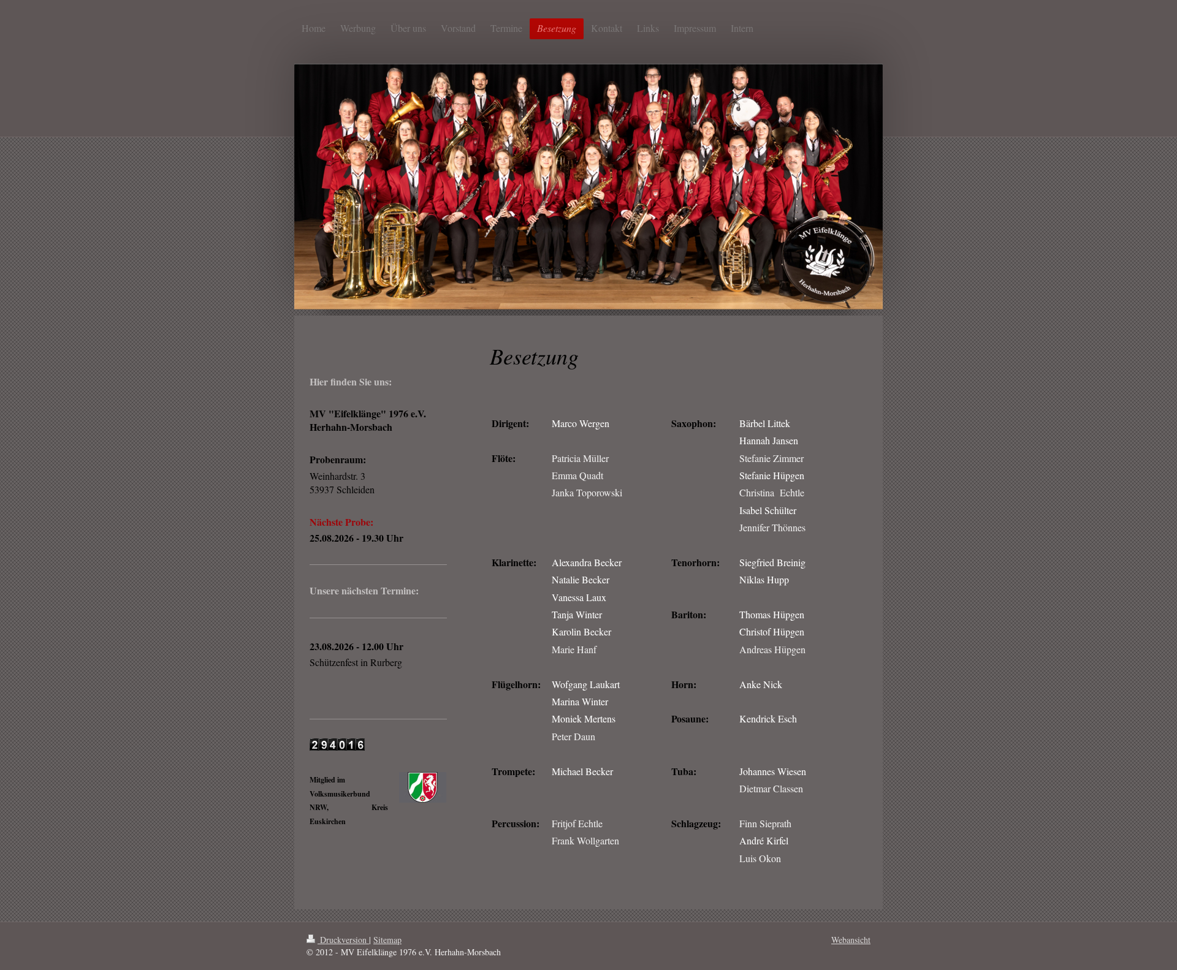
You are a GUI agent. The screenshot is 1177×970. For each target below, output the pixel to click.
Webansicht (850, 939)
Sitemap (387, 939)
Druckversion (343, 939)
